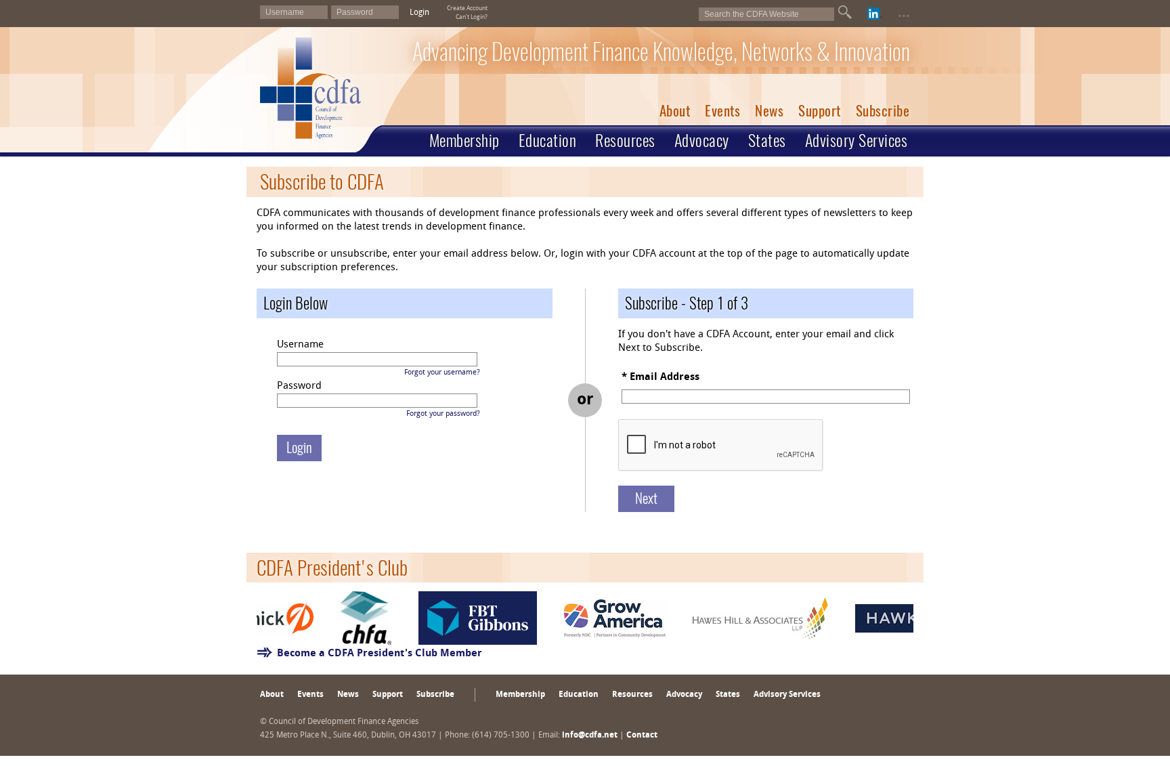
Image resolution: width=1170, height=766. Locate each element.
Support (819, 111)
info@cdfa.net (590, 735)
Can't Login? (472, 17)
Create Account (467, 8)
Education (548, 140)
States (767, 140)
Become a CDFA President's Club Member (379, 654)
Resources (625, 140)
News (769, 111)
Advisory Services (856, 140)
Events (722, 111)
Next (646, 498)
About (675, 111)
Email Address (664, 378)
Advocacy (701, 140)
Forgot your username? (442, 373)
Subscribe (883, 111)
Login (419, 13)
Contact (641, 735)
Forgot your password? (443, 414)
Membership (464, 140)
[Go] (845, 12)
